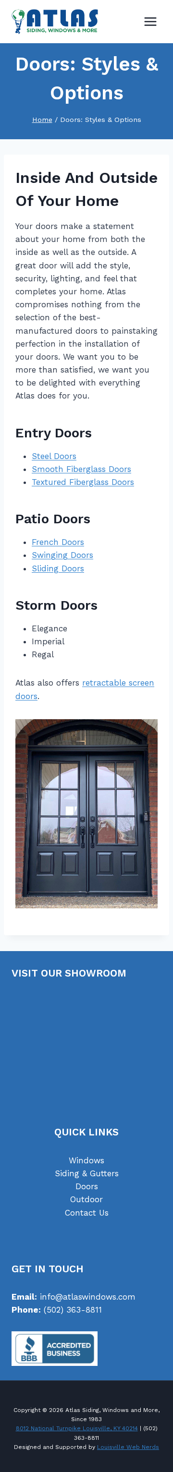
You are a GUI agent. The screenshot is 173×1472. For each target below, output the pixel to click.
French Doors (58, 542)
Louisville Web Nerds (128, 1447)
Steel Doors (54, 456)
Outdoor (86, 1199)
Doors (86, 1186)
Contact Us (87, 1213)
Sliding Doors (58, 568)
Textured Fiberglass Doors (83, 482)
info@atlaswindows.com (88, 1297)
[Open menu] (150, 21)
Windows (86, 1160)
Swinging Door (60, 555)
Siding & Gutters (87, 1173)
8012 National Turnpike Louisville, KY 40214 (77, 1428)
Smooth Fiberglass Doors (81, 469)
